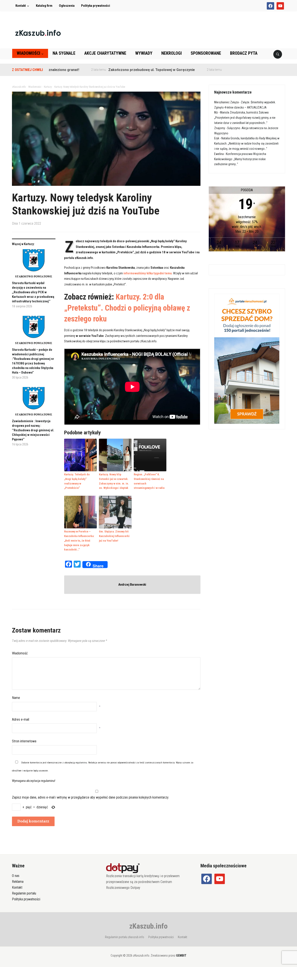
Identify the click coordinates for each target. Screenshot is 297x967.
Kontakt (20, 6)
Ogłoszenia (67, 6)
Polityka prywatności (95, 6)
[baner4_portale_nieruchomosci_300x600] (246, 358)
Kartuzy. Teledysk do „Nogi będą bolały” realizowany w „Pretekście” (77, 481)
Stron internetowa (24, 741)
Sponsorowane (206, 53)
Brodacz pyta (243, 53)
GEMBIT (181, 955)
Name (16, 698)
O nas (15, 876)
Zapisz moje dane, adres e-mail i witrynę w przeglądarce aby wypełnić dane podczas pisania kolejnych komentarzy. (90, 797)
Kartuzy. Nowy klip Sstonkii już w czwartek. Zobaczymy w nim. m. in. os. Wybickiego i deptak (114, 481)
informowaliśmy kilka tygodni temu (147, 273)
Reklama (17, 882)
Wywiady (143, 53)
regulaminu (81, 762)
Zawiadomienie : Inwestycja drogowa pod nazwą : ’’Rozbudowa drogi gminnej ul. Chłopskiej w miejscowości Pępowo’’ (33, 430)
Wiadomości (28, 53)
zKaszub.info (148, 926)
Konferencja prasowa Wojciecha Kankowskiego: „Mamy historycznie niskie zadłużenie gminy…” (240, 159)
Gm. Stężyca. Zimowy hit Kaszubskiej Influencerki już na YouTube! (114, 536)
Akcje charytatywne (105, 53)
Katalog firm (44, 6)
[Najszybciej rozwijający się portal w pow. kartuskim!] (38, 32)
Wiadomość (20, 653)
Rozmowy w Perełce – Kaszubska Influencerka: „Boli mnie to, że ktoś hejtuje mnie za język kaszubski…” (79, 540)
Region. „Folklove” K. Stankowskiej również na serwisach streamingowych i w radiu (149, 481)
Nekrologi (171, 53)
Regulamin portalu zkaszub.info (124, 937)
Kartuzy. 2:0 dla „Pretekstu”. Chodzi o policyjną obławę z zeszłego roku (127, 307)
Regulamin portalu (24, 893)
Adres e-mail (20, 719)
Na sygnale (64, 53)
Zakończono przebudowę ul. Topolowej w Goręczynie (131, 70)
